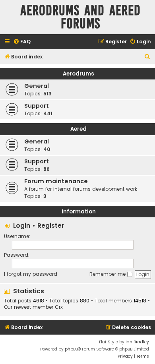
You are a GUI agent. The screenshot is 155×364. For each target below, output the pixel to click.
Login (21, 225)
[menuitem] (22, 42)
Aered (78, 129)
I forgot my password (30, 274)
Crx (59, 307)
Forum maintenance (56, 181)
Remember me (108, 274)
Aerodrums (78, 73)
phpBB (71, 349)
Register (50, 225)
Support (36, 106)
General (36, 86)
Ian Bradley (137, 342)
